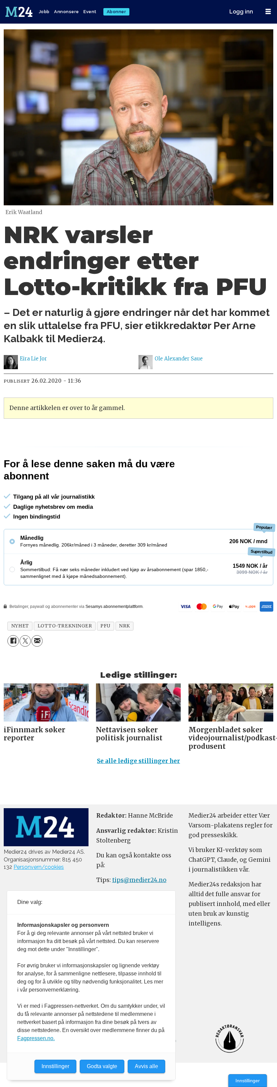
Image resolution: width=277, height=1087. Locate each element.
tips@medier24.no (139, 880)
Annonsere (66, 11)
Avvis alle (146, 1066)
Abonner (116, 11)
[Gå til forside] (19, 12)
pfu (105, 626)
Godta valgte (102, 1066)
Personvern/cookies (39, 867)
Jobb (44, 11)
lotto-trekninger (64, 626)
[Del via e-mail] (37, 640)
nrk (124, 626)
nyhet (20, 626)
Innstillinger (247, 1080)
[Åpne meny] (268, 11)
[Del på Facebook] (13, 640)
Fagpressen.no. (36, 1038)
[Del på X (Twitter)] (25, 640)
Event (90, 11)
